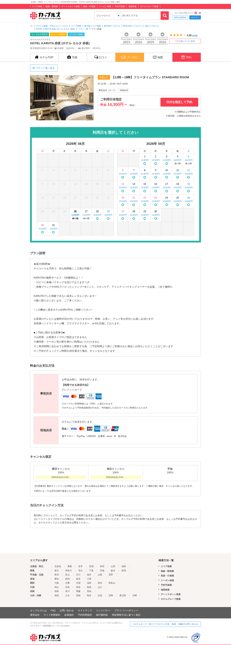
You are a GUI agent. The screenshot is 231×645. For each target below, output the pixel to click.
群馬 (124, 570)
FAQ (53, 610)
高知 (89, 591)
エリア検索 (37, 6)
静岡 (67, 579)
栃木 (113, 570)
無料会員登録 (180, 17)
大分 (67, 595)
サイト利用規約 (52, 614)
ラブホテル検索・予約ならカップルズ (50, 26)
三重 (89, 579)
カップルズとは (38, 610)
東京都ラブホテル (112, 26)
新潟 (56, 574)
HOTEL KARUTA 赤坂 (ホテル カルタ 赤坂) (55, 29)
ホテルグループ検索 (149, 6)
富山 (67, 574)
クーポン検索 (105, 6)
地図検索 (132, 6)
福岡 (56, 595)
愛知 (56, 579)
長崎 (78, 595)
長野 (111, 574)
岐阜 (78, 579)
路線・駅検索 (52, 6)
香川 (67, 591)
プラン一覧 (83, 29)
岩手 (80, 566)
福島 (124, 566)
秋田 (102, 566)
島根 (89, 587)
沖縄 (134, 595)
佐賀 (100, 595)
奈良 (100, 583)
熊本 (89, 595)
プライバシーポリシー (126, 610)
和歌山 (112, 583)
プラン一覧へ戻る (45, 68)
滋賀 (89, 583)
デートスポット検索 (70, 6)
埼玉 (80, 570)
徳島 (56, 591)
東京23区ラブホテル (132, 26)
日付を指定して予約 (179, 102)
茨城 (102, 570)
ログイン (195, 17)
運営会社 (35, 614)
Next (91, 98)
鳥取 (78, 587)
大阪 (56, 583)
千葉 (91, 570)
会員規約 (69, 614)
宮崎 (111, 595)
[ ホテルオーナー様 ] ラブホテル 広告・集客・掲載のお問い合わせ (165, 624)
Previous (32, 98)
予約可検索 (120, 6)
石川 (78, 574)
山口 (100, 587)
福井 (89, 574)
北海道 (57, 566)
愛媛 (78, 591)
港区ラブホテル (152, 26)
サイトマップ (85, 610)
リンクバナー (103, 610)
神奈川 (68, 570)
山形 (113, 566)
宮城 (91, 566)
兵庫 (67, 583)
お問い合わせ (67, 610)
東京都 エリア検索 (92, 26)
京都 (78, 583)
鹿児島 (122, 595)
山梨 (100, 574)
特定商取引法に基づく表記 (126, 614)
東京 (56, 570)
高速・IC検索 (89, 6)
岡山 (56, 587)
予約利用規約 (85, 614)
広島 (67, 587)
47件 (195, 36)
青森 (69, 566)
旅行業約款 (102, 614)
